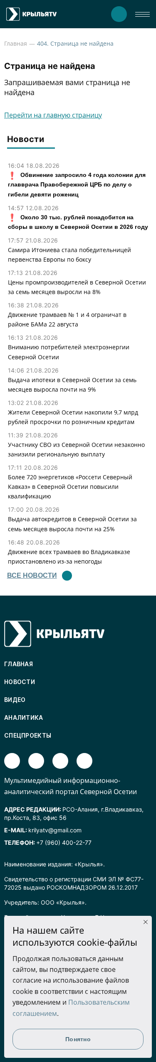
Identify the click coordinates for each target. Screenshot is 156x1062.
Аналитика (23, 717)
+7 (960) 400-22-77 (64, 842)
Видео (15, 699)
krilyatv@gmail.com (55, 830)
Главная (15, 43)
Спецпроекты (27, 735)
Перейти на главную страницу (53, 115)
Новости (19, 681)
